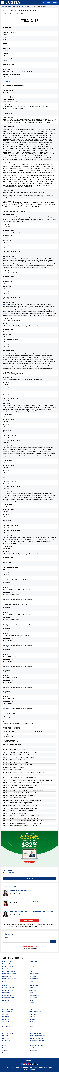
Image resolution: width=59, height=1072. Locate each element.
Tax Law (4, 1002)
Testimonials (33, 1050)
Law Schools (34, 985)
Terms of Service (38, 1067)
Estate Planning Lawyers (9, 974)
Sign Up (55, 2)
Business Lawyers (7, 966)
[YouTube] (24, 1064)
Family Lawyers (6, 976)
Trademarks (8, 6)
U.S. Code (5, 1014)
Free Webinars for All (10, 886)
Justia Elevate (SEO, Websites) (38, 1043)
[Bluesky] (33, 1064)
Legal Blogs (5, 1038)
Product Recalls (6, 1043)
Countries (5, 1050)
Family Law (33, 976)
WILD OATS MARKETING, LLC (11, 584)
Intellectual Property (8, 995)
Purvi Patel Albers (8, 82)
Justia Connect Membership (37, 1035)
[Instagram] (28, 1064)
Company (26, 1067)
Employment (6, 993)
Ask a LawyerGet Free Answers (9, 871)
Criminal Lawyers (7, 969)
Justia (2, 6)
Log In (48, 2)
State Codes (33, 1014)
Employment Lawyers (8, 971)
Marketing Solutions (36, 1033)
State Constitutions (35, 1012)
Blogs (31, 1000)
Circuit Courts (6, 1021)
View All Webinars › (29, 920)
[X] (35, 1064)
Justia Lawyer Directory (36, 1038)
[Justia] (13, 2)
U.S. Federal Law (7, 1009)
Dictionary (32, 988)
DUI (31, 971)
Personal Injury (34, 978)
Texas (31, 1026)
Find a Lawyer (8, 934)
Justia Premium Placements (37, 1040)
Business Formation (8, 988)
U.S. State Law (34, 1009)
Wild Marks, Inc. (7, 651)
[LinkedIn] (22, 1064)
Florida (31, 1021)
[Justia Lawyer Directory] (37, 1064)
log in (7, 600)
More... (4, 981)
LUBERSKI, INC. (7, 630)
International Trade (8, 997)
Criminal (32, 966)
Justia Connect (10, 1067)
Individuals (33, 961)
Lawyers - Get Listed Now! (29, 946)
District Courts (6, 1024)
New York (32, 1024)
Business (5, 985)
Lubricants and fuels (24, 6)
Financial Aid (33, 993)
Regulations (5, 1016)
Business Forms (6, 1040)
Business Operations (8, 990)
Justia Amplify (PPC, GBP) (37, 1045)
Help (31, 1067)
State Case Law (34, 1016)
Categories (15, 6)
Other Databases (8, 1033)
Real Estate (5, 1000)
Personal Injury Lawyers (9, 978)
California (32, 1019)
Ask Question (29, 878)
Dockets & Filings (7, 1026)
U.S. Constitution (7, 1012)
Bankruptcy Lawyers (8, 964)
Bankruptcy (33, 964)
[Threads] (31, 1064)
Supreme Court (6, 1019)
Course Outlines (34, 995)
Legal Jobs (5, 1035)
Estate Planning (34, 974)
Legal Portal (19, 1067)
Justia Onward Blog (35, 1048)
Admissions (33, 990)
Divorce (32, 969)
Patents (4, 1045)
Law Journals (33, 997)
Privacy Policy (48, 1067)
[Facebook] (26, 1064)
